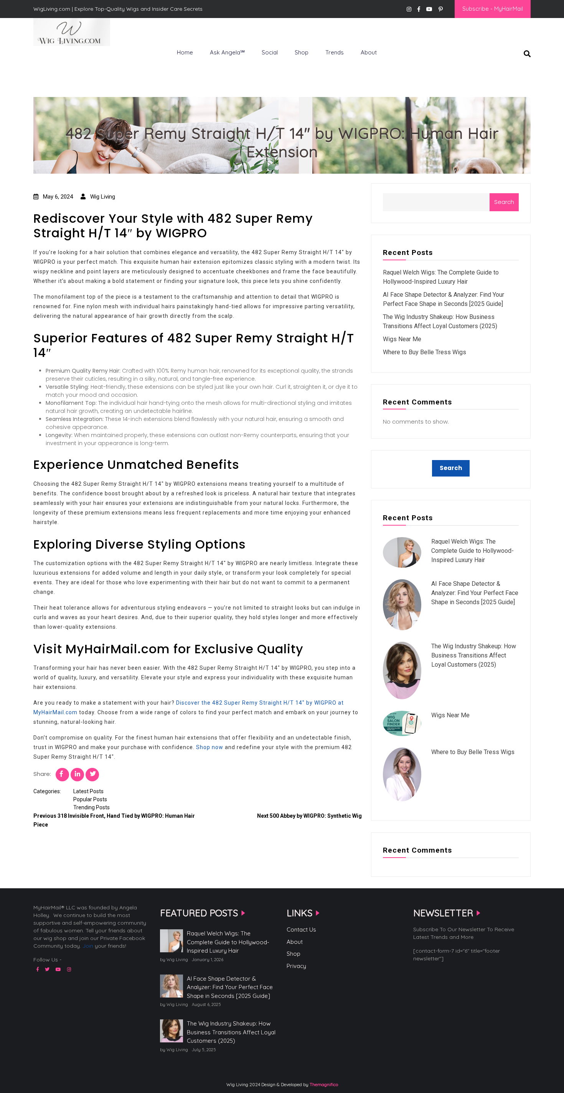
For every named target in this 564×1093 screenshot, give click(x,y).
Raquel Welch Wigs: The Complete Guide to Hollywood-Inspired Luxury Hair (472, 551)
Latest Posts (88, 791)
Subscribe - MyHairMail (492, 8)
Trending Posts (91, 807)
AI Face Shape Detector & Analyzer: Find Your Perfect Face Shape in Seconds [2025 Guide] (474, 593)
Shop (301, 52)
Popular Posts (90, 799)
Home (185, 52)
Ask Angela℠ (227, 52)
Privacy (296, 966)
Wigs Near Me (402, 339)
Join (87, 945)
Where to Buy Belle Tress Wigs (424, 352)
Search (504, 202)
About (369, 52)
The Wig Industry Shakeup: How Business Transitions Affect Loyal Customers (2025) (473, 655)
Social (270, 52)
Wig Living (52, 58)
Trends (334, 52)
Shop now (209, 747)
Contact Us (301, 929)
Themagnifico (323, 1084)
